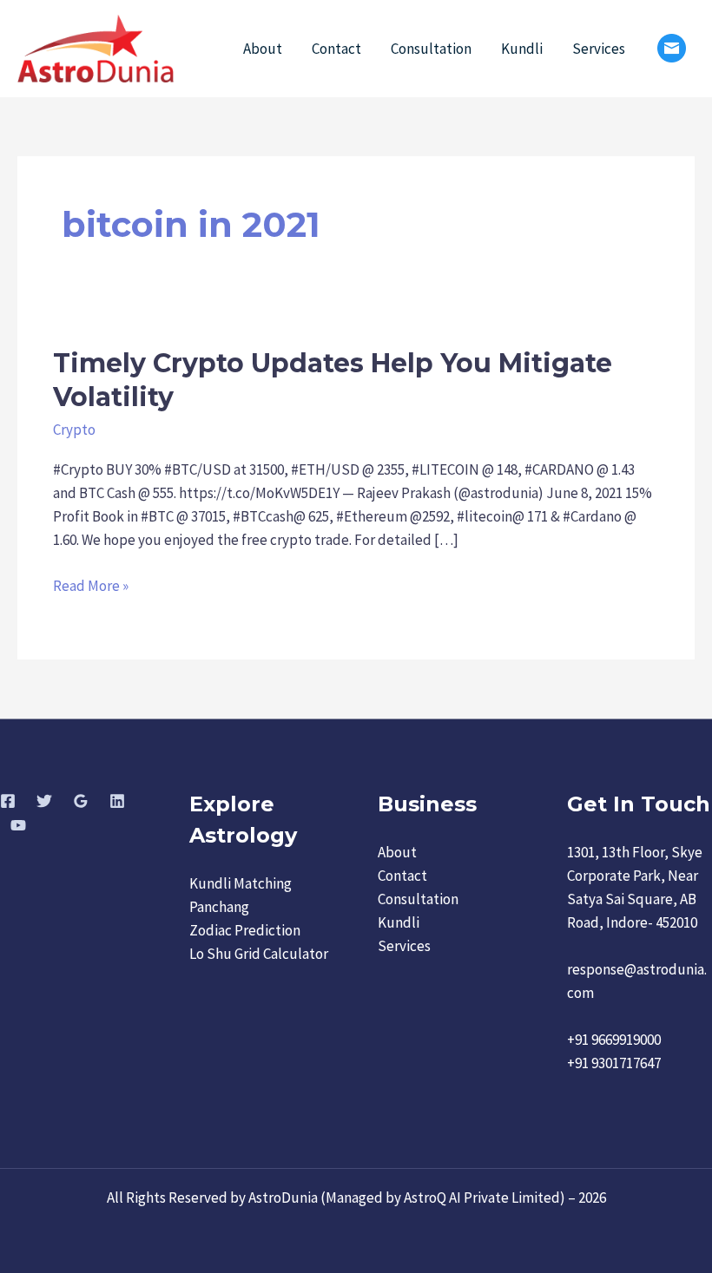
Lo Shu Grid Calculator (258, 953)
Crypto (74, 429)
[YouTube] (18, 825)
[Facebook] (8, 801)
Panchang (219, 906)
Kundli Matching (240, 883)
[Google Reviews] (81, 801)
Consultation (431, 48)
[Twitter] (44, 801)
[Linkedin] (117, 801)
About (262, 48)
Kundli (522, 48)
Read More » (91, 584)
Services (598, 48)
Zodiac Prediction (244, 930)
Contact (336, 48)
